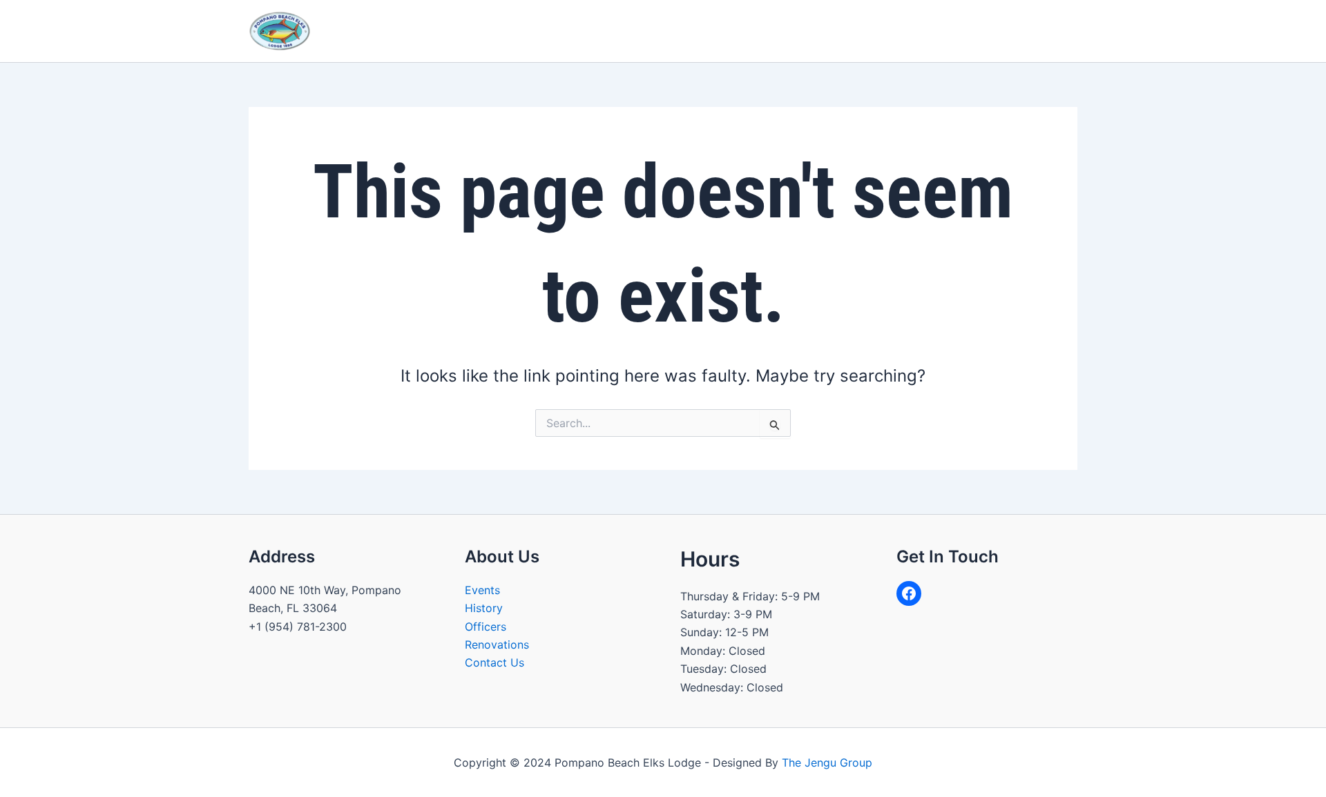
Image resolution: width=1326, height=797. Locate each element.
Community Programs (663, 30)
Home (494, 30)
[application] (583, 31)
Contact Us (940, 30)
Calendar (772, 30)
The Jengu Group (827, 762)
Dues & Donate (1028, 30)
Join (881, 30)
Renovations (497, 644)
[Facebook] (908, 593)
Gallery (832, 30)
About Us (553, 30)
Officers (485, 626)
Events (482, 590)
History (484, 608)
